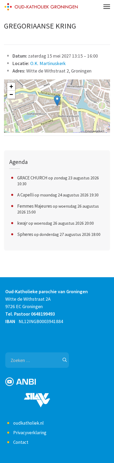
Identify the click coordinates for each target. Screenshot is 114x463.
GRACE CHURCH (32, 178)
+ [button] (11, 86)
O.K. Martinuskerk (48, 63)
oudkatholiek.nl (28, 423)
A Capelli (25, 195)
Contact (20, 442)
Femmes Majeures (34, 206)
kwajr (22, 223)
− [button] (11, 94)
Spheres (25, 234)
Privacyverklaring (29, 433)
